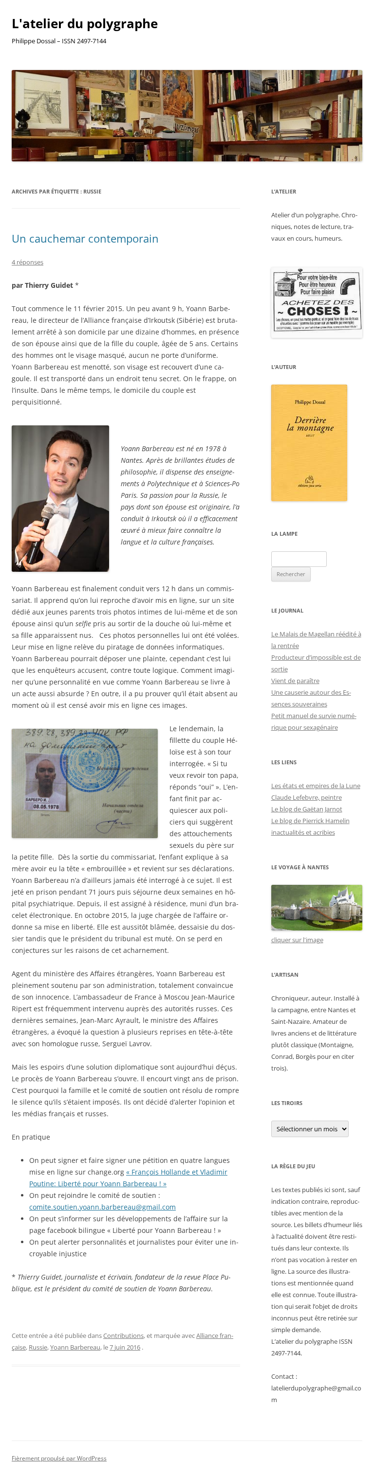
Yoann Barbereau (75, 1347)
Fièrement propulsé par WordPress (59, 1458)
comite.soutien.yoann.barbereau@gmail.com (102, 1207)
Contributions (123, 1335)
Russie (38, 1347)
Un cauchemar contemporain (85, 238)
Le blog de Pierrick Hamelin (310, 820)
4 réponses (27, 262)
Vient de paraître (295, 680)
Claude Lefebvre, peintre (306, 797)
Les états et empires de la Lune (315, 785)
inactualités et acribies (303, 832)
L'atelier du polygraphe (85, 23)
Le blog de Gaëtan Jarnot (306, 809)
